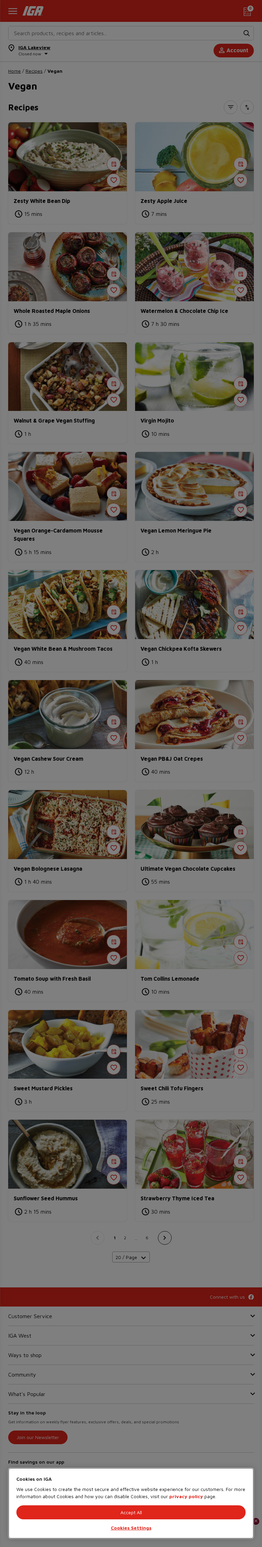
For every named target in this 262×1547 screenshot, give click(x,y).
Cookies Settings (131, 1528)
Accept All (131, 1512)
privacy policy (186, 1496)
